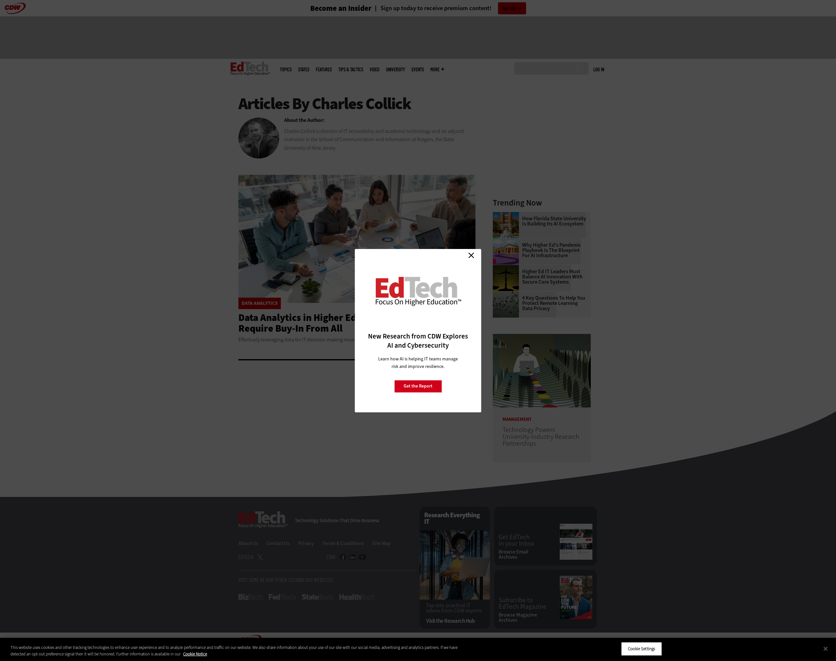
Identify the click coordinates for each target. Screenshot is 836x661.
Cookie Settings (641, 649)
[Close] (825, 648)
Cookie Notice (195, 654)
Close (471, 255)
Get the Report (418, 386)
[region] (418, 649)
